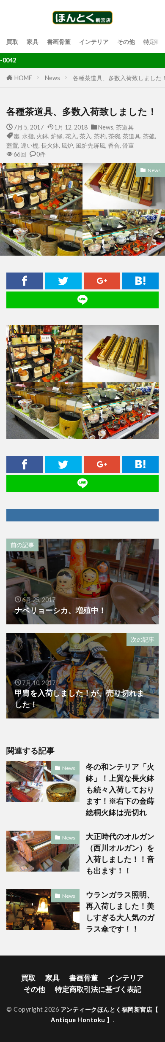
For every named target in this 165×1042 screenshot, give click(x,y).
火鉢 (42, 136)
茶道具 (125, 127)
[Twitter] (63, 281)
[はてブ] (140, 281)
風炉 (67, 145)
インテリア (94, 41)
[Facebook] (24, 281)
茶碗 (114, 136)
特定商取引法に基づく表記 (98, 989)
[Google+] (102, 281)
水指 (28, 136)
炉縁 (57, 136)
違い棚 (29, 145)
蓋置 (12, 145)
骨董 (128, 145)
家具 (32, 41)
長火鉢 (50, 145)
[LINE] (82, 300)
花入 (71, 136)
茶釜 (149, 136)
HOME (23, 77)
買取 (12, 41)
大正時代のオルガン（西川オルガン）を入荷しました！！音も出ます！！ (120, 853)
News (52, 77)
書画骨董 (59, 41)
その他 (126, 41)
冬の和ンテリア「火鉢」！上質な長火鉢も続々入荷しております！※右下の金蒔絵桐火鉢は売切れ (120, 789)
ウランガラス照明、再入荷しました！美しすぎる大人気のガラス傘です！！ (120, 911)
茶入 (85, 136)
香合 (114, 145)
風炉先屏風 (90, 145)
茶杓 (100, 136)
